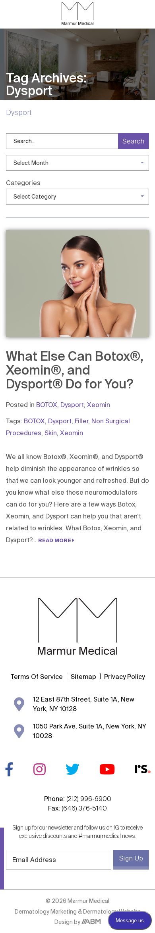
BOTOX (46, 404)
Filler (81, 420)
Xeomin (98, 404)
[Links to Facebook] (9, 769)
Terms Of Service (37, 676)
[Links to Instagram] (39, 769)
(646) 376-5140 (84, 808)
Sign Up (131, 858)
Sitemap (83, 676)
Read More (55, 540)
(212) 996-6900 (88, 798)
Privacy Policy (124, 676)
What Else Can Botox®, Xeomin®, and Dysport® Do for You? (74, 370)
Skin (51, 432)
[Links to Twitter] (72, 769)
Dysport (72, 404)
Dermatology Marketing (46, 911)
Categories (23, 182)
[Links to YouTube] (107, 769)
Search (133, 141)
